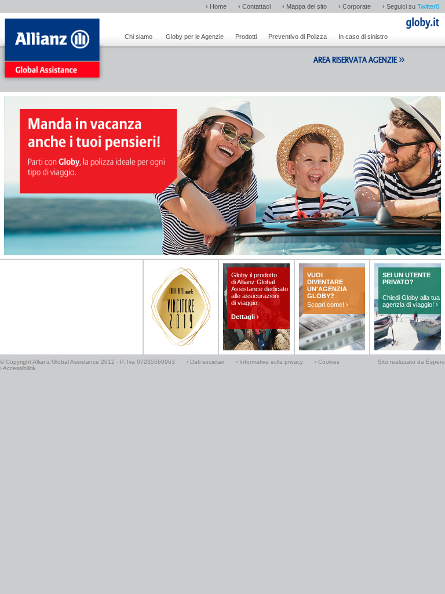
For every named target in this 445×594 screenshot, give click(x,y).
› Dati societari (205, 361)
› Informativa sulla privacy (269, 361)
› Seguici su (410, 6)
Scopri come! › (327, 304)
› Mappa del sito (304, 6)
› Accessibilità (17, 368)
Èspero (435, 361)
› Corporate (354, 6)
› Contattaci (254, 6)
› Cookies (327, 361)
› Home (216, 6)
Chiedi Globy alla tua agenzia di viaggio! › (411, 301)
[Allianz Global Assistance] (52, 52)
